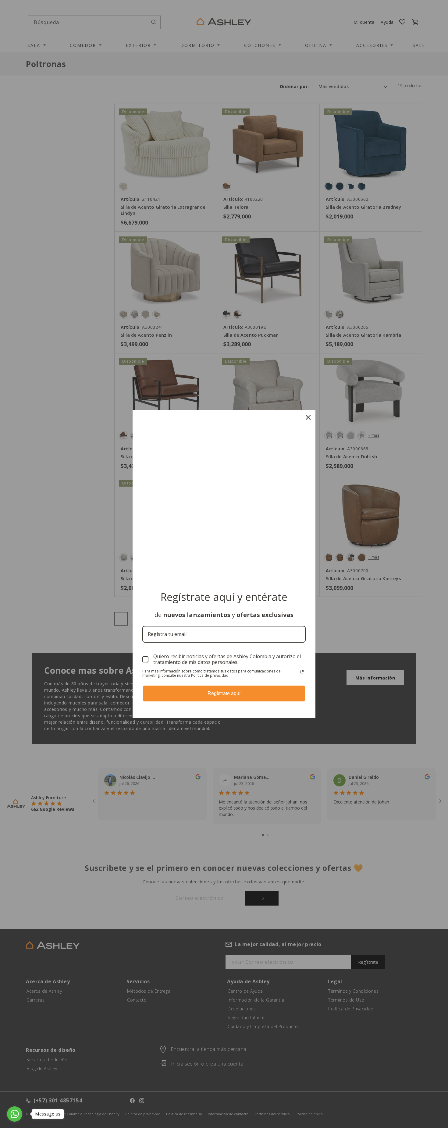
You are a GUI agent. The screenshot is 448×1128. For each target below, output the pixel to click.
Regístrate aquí (224, 693)
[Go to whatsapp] (14, 1114)
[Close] (308, 417)
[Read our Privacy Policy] (302, 672)
